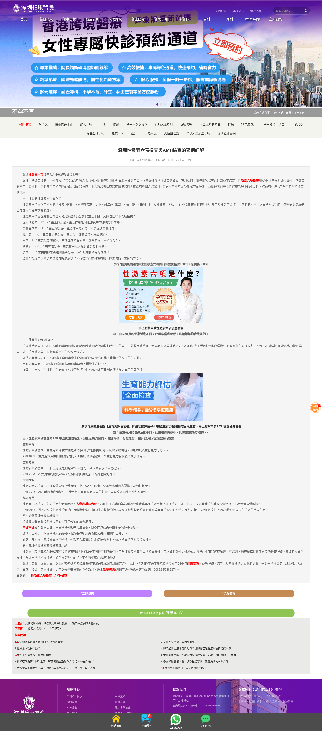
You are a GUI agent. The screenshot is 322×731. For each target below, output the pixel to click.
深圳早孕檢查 (123, 707)
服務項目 (92, 19)
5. (16, 654)
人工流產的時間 (210, 124)
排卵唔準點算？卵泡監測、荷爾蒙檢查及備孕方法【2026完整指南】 (56, 661)
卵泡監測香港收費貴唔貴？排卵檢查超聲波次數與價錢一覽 (197, 648)
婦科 (229, 19)
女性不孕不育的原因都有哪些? (181, 641)
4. (162, 648)
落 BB (299, 124)
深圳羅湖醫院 (227, 133)
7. (16, 661)
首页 (275, 112)
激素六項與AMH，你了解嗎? (44, 628)
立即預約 (221, 11)
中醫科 (184, 19)
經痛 (134, 133)
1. (16, 641)
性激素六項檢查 (41, 575)
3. (16, 648)
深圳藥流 (72, 701)
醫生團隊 (138, 19)
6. (162, 654)
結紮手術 (86, 124)
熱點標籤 (73, 689)
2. (162, 641)
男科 (206, 19)
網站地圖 (255, 11)
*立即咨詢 (87, 593)
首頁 (23, 19)
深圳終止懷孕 (74, 696)
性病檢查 (120, 701)
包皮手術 (118, 133)
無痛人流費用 (164, 124)
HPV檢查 (72, 707)
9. (16, 667)
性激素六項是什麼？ (28, 648)
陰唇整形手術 (95, 133)
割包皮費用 (248, 124)
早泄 (103, 124)
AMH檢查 (60, 575)
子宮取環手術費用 (276, 124)
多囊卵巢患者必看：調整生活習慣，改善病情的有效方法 (195, 661)
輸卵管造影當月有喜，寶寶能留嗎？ (185, 667)
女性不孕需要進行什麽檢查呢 (34, 654)
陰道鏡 (43, 124)
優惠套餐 (69, 19)
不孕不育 (299, 112)
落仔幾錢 (120, 696)
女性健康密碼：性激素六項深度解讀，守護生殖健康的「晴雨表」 (63, 623)
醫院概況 (46, 19)
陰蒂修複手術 (64, 124)
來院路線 (115, 19)
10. (163, 667)
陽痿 (116, 124)
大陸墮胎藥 (171, 133)
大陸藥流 (151, 133)
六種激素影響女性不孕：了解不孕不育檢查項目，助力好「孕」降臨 (56, 667)
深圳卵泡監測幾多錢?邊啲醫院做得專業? (40, 641)
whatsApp (238, 11)
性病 (231, 124)
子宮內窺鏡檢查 (137, 124)
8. (162, 661)
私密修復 (186, 124)
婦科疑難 (286, 112)
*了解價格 (228, 593)
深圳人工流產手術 (198, 133)
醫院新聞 (161, 19)
